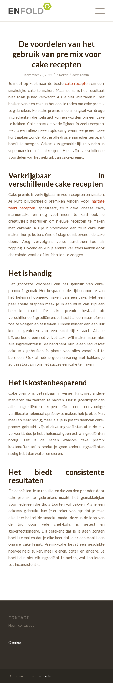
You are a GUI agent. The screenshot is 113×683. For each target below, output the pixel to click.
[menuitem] (97, 10)
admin (84, 75)
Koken (63, 75)
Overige (14, 642)
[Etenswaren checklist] (46, 10)
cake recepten (77, 83)
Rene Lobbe (44, 676)
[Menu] (97, 10)
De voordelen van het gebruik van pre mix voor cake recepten (56, 54)
